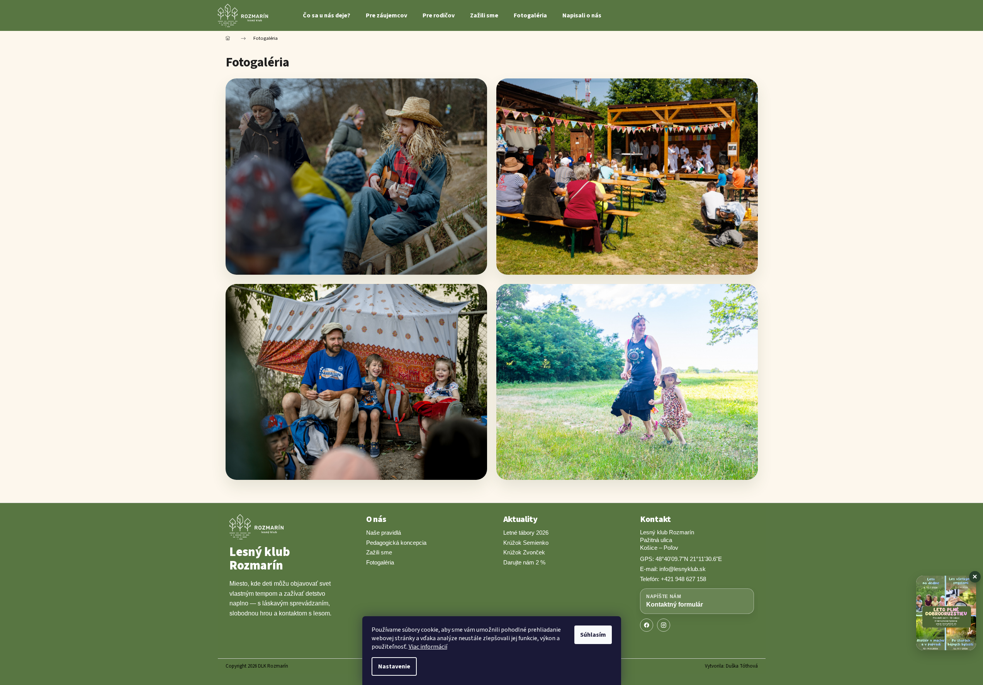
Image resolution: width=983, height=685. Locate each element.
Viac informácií (428, 647)
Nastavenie (394, 666)
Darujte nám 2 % (524, 562)
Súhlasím (593, 635)
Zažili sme (379, 552)
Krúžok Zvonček (524, 552)
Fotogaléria (380, 562)
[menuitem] (326, 15)
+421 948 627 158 (683, 579)
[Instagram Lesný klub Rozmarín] (663, 625)
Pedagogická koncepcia (396, 542)
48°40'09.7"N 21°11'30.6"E (688, 559)
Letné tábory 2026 (525, 532)
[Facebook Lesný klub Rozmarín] (646, 625)
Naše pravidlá (383, 532)
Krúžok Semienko (525, 542)
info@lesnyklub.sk (682, 569)
